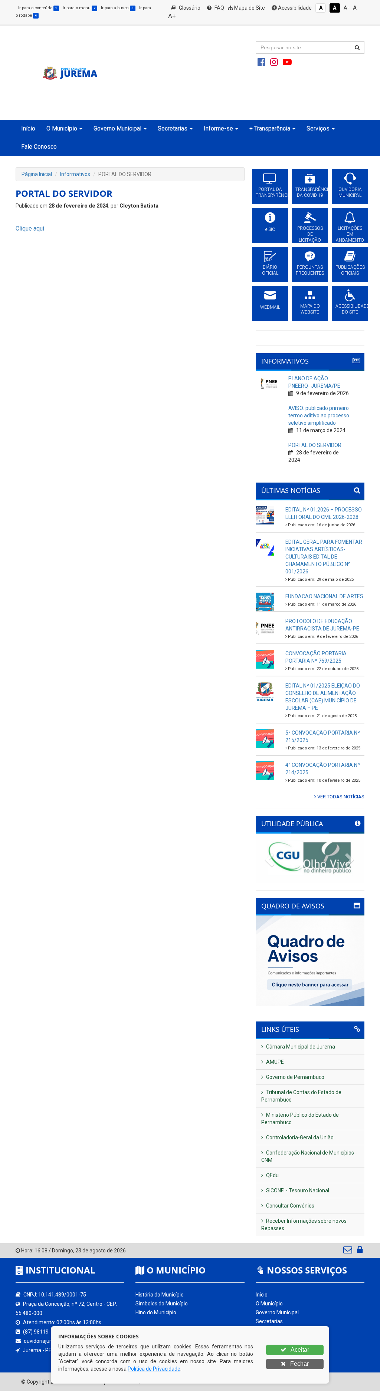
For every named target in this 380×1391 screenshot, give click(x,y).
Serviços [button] (318, 128)
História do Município (159, 1295)
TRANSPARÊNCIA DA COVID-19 (309, 192)
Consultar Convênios (289, 1206)
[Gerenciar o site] (359, 1251)
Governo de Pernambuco (294, 1077)
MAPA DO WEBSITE (310, 309)
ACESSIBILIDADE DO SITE (349, 309)
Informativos (75, 174)
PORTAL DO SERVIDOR (314, 445)
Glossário (189, 8)
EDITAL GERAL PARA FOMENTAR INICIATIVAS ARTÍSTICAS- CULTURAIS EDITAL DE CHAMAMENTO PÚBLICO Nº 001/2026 (323, 556)
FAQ (218, 8)
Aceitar (299, 1350)
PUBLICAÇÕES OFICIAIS (349, 270)
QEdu (272, 1175)
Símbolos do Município (161, 1303)
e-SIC (270, 229)
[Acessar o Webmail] (348, 1251)
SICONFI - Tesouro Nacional (297, 1190)
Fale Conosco (39, 146)
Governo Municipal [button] (117, 128)
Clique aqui (30, 228)
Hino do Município (155, 1312)
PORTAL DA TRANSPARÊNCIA (270, 192)
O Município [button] (61, 128)
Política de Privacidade (154, 1369)
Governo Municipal (277, 1312)
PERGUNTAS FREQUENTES (310, 270)
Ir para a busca (117, 8)
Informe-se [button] (218, 128)
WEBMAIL (270, 307)
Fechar (299, 1364)
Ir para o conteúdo (37, 8)
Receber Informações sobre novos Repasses (304, 1224)
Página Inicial (37, 174)
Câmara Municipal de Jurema (300, 1047)
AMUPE (274, 1062)
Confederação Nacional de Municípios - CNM (309, 1156)
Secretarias (269, 1321)
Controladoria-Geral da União (299, 1137)
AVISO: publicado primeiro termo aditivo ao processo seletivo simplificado (318, 415)
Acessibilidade (294, 8)
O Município (269, 1303)
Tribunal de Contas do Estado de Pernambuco (301, 1096)
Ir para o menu (79, 8)
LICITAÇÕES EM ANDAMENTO (350, 234)
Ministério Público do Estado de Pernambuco (300, 1118)
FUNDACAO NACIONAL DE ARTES (324, 596)
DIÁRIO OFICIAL (270, 270)
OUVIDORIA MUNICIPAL (350, 192)
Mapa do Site (249, 8)
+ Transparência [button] (269, 128)
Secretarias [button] (172, 128)
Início (28, 128)
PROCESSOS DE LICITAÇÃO (310, 234)
